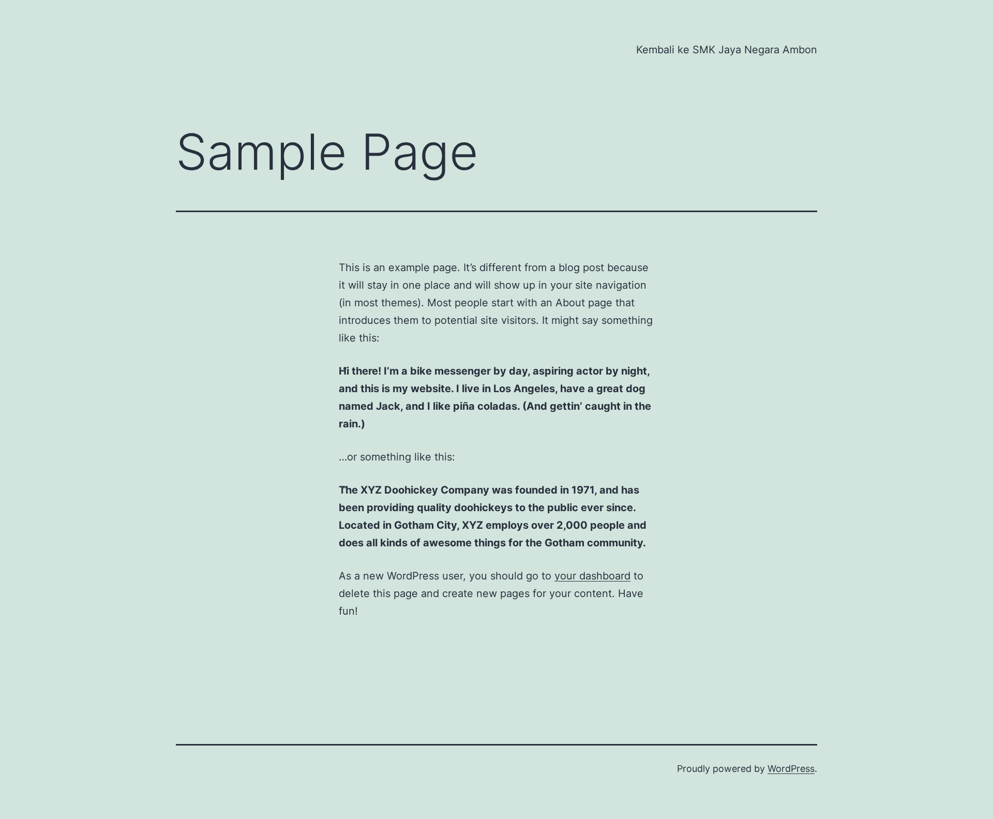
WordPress (791, 768)
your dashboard (592, 576)
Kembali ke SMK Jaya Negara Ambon (726, 49)
